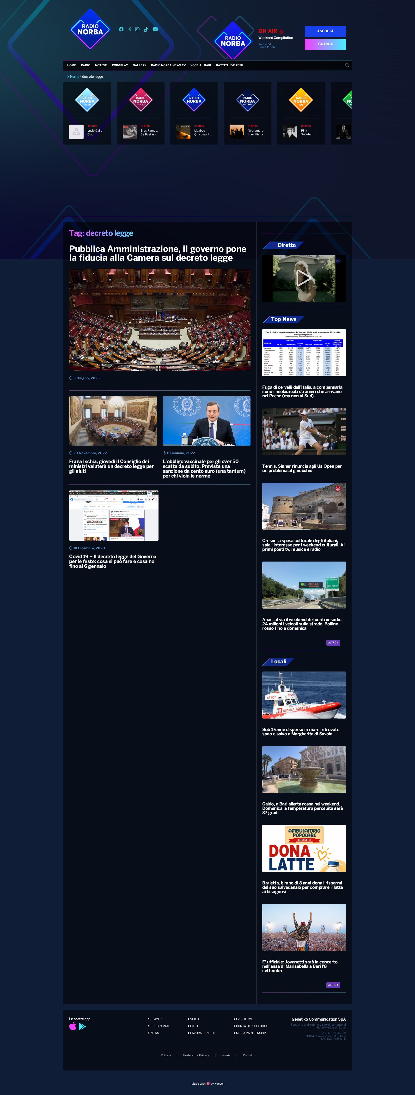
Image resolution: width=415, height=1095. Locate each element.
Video (194, 1019)
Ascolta (325, 31)
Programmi (159, 1026)
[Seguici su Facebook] (121, 30)
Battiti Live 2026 (229, 65)
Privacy (166, 1055)
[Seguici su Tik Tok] (146, 30)
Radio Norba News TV (168, 65)
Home (71, 65)
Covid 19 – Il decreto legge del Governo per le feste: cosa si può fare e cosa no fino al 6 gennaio (112, 562)
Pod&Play (120, 65)
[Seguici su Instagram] (137, 30)
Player (156, 1019)
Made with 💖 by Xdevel (207, 1084)
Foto (193, 1026)
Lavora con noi (201, 1033)
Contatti (248, 1055)
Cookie (226, 1055)
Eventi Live (244, 1019)
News (154, 1033)
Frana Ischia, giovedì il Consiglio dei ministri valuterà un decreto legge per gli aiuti (111, 467)
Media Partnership (250, 1033)
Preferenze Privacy (196, 1055)
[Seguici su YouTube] (155, 30)
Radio (85, 65)
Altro (332, 643)
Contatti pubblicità (251, 1026)
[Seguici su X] (129, 30)
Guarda (325, 44)
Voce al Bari (200, 65)
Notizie (101, 65)
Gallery (139, 65)
